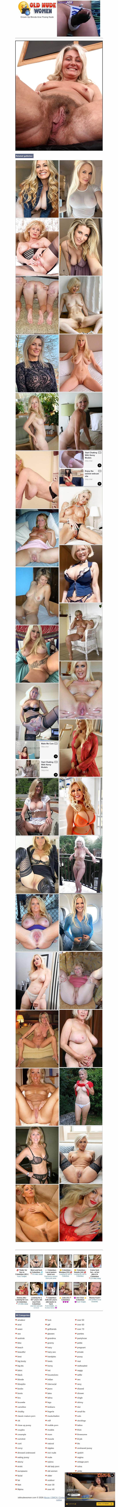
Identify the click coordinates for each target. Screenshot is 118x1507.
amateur (20, 1320)
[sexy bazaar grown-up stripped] (80, 690)
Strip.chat (88, 461)
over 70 (79, 1329)
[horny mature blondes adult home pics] (80, 247)
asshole (20, 1338)
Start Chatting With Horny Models (91, 455)
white (78, 1471)
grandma (50, 1338)
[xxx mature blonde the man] (80, 632)
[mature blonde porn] (80, 1038)
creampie (20, 1434)
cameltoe (20, 1407)
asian (18, 1329)
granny (49, 1343)
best (18, 1356)
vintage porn (82, 1462)
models (49, 1430)
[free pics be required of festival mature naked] (37, 537)
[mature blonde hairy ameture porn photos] (37, 1213)
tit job (78, 1439)
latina (48, 1398)
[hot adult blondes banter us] (80, 189)
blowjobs (20, 1384)
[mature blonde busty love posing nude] (80, 1154)
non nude (50, 1453)
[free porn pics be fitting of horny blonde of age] (80, 573)
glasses (49, 1333)
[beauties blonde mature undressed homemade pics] (80, 864)
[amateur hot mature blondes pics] (80, 515)
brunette (20, 1402)
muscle (49, 1439)
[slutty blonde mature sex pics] (80, 421)
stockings (80, 1420)
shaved (79, 1388)
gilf (47, 1324)
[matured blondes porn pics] (37, 1039)
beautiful (20, 1352)
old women (51, 1471)
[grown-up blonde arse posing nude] (59, 150)
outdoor (50, 1480)
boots (19, 1393)
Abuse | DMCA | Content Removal (59, 1497)
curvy (18, 1448)
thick (78, 1430)
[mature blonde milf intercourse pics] (37, 363)
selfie (78, 1375)
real (78, 1361)
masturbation (52, 1416)
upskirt (79, 1453)
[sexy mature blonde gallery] (37, 654)
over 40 (49, 1489)
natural (49, 1443)
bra (18, 1398)
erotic (19, 1466)
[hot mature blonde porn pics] (80, 1212)
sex (77, 1379)
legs (48, 1402)
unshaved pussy (83, 1448)
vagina (79, 1457)
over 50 (79, 1320)
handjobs (50, 1356)
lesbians (50, 1407)
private (79, 1352)
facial (18, 1475)
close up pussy (23, 1425)
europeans (21, 1471)
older (48, 1475)
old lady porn (52, 1466)
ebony (19, 1462)
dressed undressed (25, 1453)
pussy (79, 1356)
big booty (20, 1361)
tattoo (78, 1425)
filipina (19, 1489)
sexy (78, 1384)
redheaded (81, 1366)
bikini (18, 1370)
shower (79, 1393)
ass (18, 1333)
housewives (51, 1375)
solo (78, 1416)
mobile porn (51, 1425)
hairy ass (50, 1352)
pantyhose (81, 1338)
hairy (48, 1347)
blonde (19, 1379)
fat (17, 1480)
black (18, 1375)
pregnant (80, 1347)
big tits (19, 1366)
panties (79, 1333)
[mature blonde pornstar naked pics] (80, 748)
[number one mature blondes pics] (37, 596)
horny (49, 1366)
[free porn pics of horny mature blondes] (37, 247)
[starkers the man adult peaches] (37, 922)
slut (77, 1407)
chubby (19, 1411)
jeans (48, 1388)
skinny (79, 1402)
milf (48, 1420)
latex (48, 1393)
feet (18, 1485)
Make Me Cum (47, 744)
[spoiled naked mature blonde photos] (80, 922)
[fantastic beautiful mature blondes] (80, 305)
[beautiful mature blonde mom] (80, 980)
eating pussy (22, 1457)
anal (18, 1324)
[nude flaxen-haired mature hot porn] (37, 864)
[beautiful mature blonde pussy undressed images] (37, 1097)
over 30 (49, 1485)
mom (48, 1434)
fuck (48, 1320)
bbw (18, 1343)
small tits (80, 1411)
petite (78, 1343)
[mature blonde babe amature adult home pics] (37, 421)
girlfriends (50, 1329)
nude (48, 1457)
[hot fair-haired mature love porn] (80, 1096)
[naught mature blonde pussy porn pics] (37, 981)
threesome (81, 1434)
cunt (18, 1443)
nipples (49, 1448)
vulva (78, 1466)
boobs (19, 1388)
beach (19, 1347)
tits (77, 1443)
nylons (49, 1462)
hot (47, 1370)
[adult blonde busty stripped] (37, 1155)
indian (49, 1379)
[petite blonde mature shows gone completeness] (80, 363)
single (79, 1398)
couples (20, 1430)
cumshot (20, 1439)
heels (48, 1361)
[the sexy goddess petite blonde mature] (37, 806)
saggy (79, 1370)
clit (17, 1420)
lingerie (49, 1411)
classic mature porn (25, 1416)
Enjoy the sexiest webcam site (92, 473)
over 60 (79, 1324)
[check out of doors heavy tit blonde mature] (80, 806)
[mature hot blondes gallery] (37, 712)
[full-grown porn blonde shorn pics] (37, 479)
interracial (50, 1384)
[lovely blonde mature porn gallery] (37, 189)
